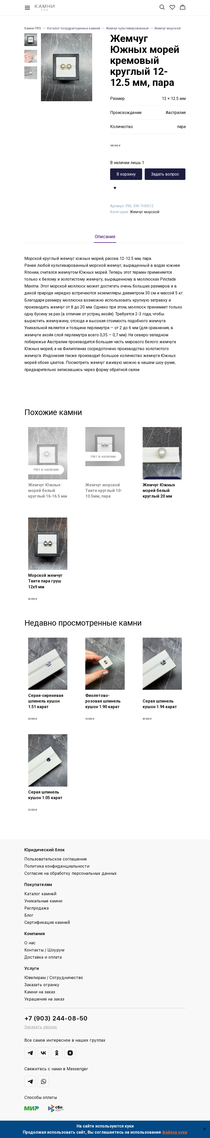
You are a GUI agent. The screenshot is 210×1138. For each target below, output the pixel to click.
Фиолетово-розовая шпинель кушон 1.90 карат (103, 701)
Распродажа (36, 908)
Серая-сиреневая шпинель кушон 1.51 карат (45, 701)
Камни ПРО (32, 28)
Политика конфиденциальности (56, 866)
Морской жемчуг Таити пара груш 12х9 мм (45, 581)
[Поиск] (162, 7)
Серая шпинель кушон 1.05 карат (45, 795)
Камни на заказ (39, 992)
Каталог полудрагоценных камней (73, 28)
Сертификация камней (47, 922)
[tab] (105, 237)
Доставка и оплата (43, 957)
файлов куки (174, 1132)
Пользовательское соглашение (55, 859)
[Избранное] (172, 7)
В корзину (126, 174)
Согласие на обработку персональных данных (70, 873)
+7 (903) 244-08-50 (56, 1018)
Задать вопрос (165, 174)
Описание (105, 236)
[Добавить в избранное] (115, 187)
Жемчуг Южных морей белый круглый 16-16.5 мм (47, 490)
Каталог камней (40, 893)
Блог (29, 915)
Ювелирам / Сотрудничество (53, 977)
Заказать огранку (41, 984)
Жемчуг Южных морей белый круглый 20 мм (159, 490)
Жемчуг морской (167, 28)
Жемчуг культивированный (127, 28)
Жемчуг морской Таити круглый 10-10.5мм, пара (103, 490)
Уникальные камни (43, 901)
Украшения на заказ (44, 999)
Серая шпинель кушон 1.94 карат (160, 704)
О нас (30, 942)
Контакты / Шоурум (44, 950)
